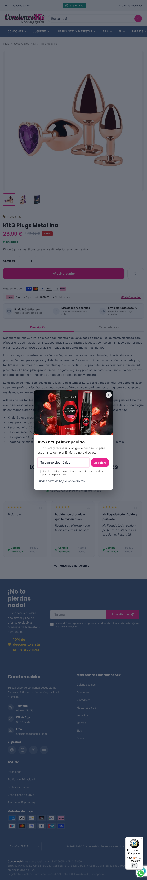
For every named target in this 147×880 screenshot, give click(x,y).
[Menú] (141, 839)
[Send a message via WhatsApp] (140, 873)
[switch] (134, 865)
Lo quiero (100, 463)
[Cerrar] (109, 395)
